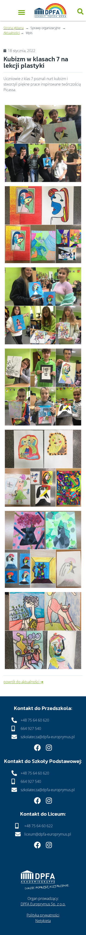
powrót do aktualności (21, 681)
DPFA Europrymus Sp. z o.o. (43, 904)
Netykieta (43, 920)
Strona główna (13, 28)
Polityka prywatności (43, 915)
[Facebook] (37, 747)
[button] (21, 11)
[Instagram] (48, 747)
